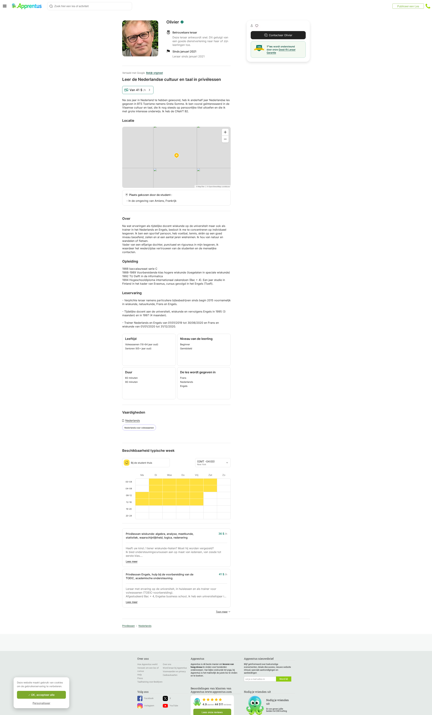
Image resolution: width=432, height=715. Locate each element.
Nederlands (132, 420)
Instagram (149, 705)
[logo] (28, 6)
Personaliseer (41, 703)
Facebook (149, 698)
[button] (256, 25)
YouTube (174, 705)
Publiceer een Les (408, 6)
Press (140, 678)
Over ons (167, 664)
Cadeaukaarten (170, 675)
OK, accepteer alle (42, 694)
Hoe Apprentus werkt (147, 664)
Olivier (172, 22)
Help (139, 674)
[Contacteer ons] (428, 6)
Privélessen (128, 625)
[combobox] (89, 6)
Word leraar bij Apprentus (175, 668)
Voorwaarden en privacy (174, 671)
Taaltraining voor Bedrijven (149, 682)
